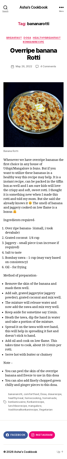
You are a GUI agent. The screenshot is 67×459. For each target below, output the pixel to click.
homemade (49, 398)
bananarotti (15, 394)
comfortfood (31, 394)
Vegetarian (45, 409)
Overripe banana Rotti (33, 54)
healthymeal (15, 398)
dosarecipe (54, 394)
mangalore (34, 405)
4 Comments (48, 66)
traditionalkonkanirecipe (23, 409)
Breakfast (14, 37)
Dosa (27, 37)
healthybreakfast (47, 37)
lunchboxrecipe (17, 405)
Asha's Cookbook (33, 7)
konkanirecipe (33, 41)
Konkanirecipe (35, 401)
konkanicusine (17, 401)
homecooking (33, 398)
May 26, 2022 (24, 66)
